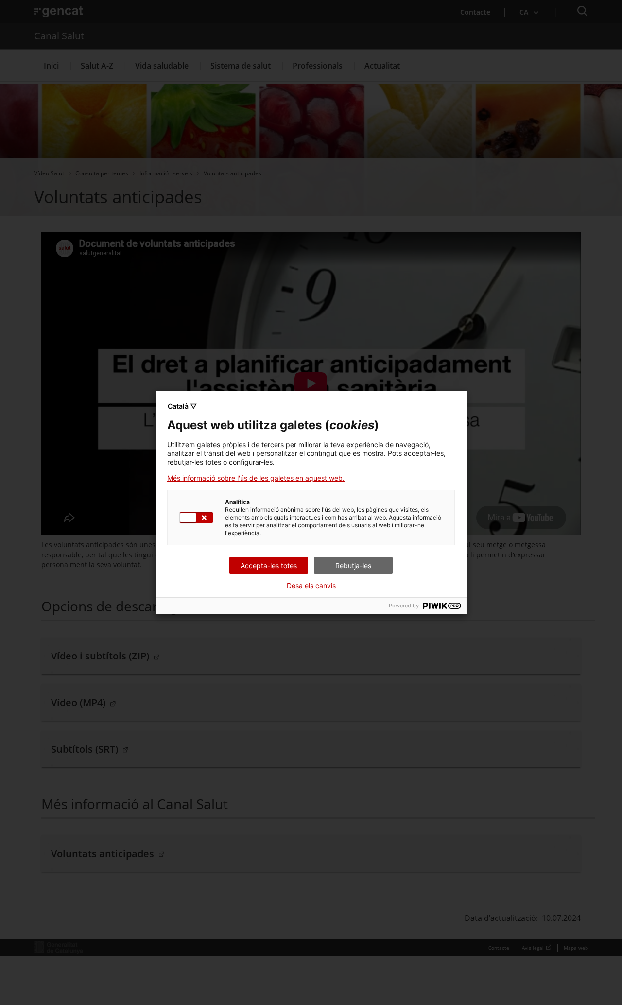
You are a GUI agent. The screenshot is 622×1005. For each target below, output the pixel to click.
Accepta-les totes (269, 565)
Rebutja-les (353, 565)
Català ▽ (182, 406)
